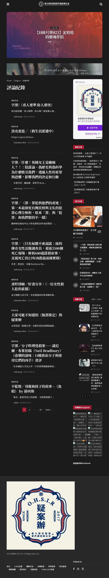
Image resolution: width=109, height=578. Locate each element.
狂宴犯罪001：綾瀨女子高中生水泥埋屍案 (90, 274)
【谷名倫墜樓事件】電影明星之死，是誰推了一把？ (91, 285)
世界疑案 (51, 566)
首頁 (8, 566)
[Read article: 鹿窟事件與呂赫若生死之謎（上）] (84, 362)
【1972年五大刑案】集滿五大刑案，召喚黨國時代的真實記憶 (96, 311)
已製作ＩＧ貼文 (96, 299)
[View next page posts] (90, 395)
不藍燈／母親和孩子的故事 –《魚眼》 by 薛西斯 (36, 388)
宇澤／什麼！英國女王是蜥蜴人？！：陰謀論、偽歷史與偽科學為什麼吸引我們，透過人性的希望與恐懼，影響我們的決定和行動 (36, 169)
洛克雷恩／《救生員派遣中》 (33, 130)
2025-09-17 (29, 229)
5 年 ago (96, 340)
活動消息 (34, 569)
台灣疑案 (40, 566)
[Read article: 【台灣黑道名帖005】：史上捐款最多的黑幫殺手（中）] (84, 328)
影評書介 (23, 569)
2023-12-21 (26, 402)
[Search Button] (101, 4)
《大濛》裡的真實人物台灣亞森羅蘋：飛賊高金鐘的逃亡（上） (91, 247)
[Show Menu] (8, 4)
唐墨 (49, 41)
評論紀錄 (26, 80)
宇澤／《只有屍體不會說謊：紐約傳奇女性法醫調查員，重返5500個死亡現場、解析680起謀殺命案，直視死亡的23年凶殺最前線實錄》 (37, 250)
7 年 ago (96, 320)
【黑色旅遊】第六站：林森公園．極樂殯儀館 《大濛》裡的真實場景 (91, 261)
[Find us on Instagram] (78, 568)
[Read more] (61, 116)
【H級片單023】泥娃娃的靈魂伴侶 (54, 34)
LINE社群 (18, 566)
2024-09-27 (34, 331)
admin (16, 402)
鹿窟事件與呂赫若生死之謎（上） (96, 363)
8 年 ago (96, 354)
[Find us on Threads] (83, 568)
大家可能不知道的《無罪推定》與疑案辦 (36, 317)
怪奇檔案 (62, 566)
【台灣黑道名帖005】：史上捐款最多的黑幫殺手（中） (96, 331)
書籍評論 (14, 100)
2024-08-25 (34, 300)
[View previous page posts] (85, 395)
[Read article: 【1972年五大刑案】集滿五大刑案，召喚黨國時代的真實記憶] (84, 308)
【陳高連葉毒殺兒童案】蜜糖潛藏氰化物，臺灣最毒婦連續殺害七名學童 (96, 381)
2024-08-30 (29, 372)
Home (9, 80)
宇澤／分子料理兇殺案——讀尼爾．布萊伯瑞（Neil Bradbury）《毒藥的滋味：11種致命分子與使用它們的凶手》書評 (37, 353)
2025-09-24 (30, 116)
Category (17, 80)
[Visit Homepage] (54, 4)
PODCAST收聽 (48, 569)
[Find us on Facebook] (73, 568)
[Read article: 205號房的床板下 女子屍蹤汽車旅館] (87, 216)
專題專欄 (12, 569)
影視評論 (14, 310)
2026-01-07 (58, 41)
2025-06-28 (34, 142)
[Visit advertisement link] (54, 71)
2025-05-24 (29, 188)
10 (40, 409)
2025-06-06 (30, 269)
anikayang (18, 116)
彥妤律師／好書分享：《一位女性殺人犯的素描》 (37, 286)
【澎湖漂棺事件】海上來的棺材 (96, 348)
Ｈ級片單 (54, 28)
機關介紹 (29, 566)
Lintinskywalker (20, 142)
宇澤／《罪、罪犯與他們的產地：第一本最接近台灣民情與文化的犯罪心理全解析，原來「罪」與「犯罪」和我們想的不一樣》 (36, 210)
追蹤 (88, 434)
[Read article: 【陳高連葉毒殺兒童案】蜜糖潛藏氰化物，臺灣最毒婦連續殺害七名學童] (84, 377)
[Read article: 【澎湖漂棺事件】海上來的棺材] (84, 348)
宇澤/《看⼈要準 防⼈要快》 (32, 104)
